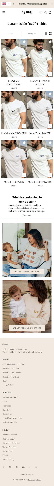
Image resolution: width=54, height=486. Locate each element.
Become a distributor (11, 398)
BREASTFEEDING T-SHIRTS (27, 271)
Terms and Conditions (11, 443)
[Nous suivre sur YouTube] (23, 467)
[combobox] (6, 4)
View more (27, 215)
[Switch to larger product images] (46, 33)
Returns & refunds (10, 435)
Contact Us (7, 414)
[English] (6, 4)
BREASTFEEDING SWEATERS (27, 328)
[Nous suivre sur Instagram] (10, 467)
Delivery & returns (10, 422)
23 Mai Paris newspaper (12, 418)
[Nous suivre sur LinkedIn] (36, 467)
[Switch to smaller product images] (50, 33)
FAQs (5, 402)
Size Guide (7, 406)
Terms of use (8, 451)
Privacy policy (8, 460)
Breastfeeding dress (11, 377)
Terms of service (9, 447)
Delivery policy (9, 439)
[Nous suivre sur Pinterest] (17, 467)
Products (6, 360)
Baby (5, 381)
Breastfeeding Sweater (12, 373)
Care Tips (6, 410)
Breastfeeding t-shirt (11, 369)
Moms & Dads (8, 385)
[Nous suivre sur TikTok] (30, 467)
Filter (10, 33)
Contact (6, 455)
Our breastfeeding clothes (14, 364)
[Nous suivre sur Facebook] (4, 467)
